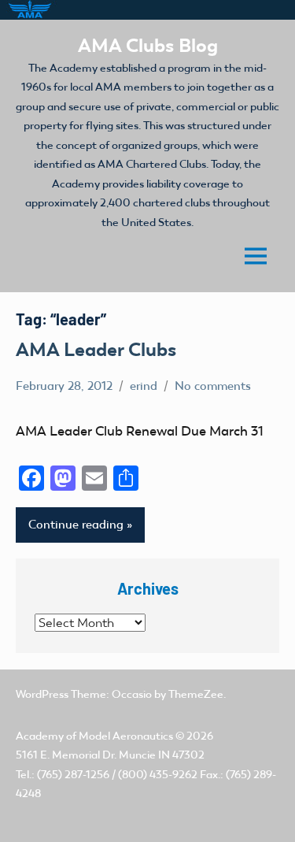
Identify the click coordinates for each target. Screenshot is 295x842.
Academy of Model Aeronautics (94, 736)
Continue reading (76, 524)
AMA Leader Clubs (96, 349)
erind (143, 386)
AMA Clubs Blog (148, 45)
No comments (213, 386)
